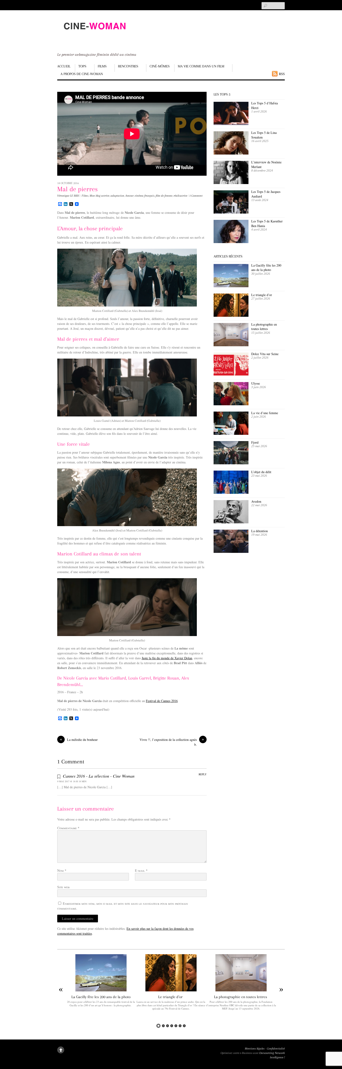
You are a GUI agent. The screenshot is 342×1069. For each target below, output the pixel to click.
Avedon (256, 501)
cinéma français (144, 195)
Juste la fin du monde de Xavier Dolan (167, 658)
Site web (63, 887)
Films (102, 66)
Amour (129, 195)
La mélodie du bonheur (79, 739)
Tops (82, 66)
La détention (259, 531)
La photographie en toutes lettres (264, 326)
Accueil (63, 66)
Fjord (254, 442)
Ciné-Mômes (160, 66)
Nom (61, 870)
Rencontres (128, 66)
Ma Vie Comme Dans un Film (201, 66)
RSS (282, 74)
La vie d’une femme (264, 413)
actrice (105, 195)
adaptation (117, 195)
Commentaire (68, 828)
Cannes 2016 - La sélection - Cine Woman (98, 776)
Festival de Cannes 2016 (162, 701)
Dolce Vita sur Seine (264, 354)
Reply (203, 774)
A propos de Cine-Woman (81, 74)
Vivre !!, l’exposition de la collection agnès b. (172, 742)
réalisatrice (180, 195)
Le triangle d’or (262, 295)
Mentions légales (255, 1048)
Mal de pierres (77, 189)
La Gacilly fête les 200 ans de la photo (266, 267)
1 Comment (196, 195)
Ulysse (255, 383)
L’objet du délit (261, 472)
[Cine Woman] (94, 34)
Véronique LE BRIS (68, 195)
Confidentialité (276, 1048)
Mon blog (95, 195)
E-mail (141, 870)
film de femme (164, 195)
